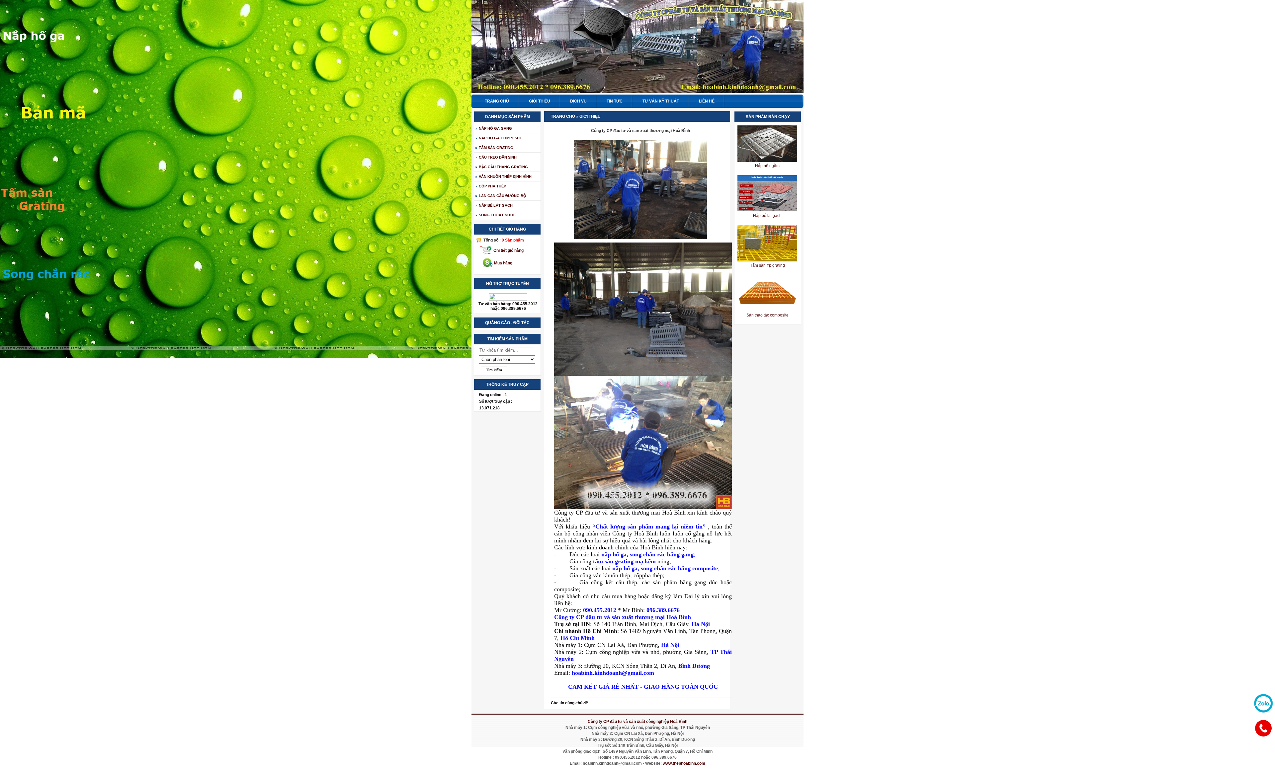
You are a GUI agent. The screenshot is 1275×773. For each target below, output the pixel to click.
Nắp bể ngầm (767, 166)
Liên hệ (707, 101)
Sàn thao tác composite (767, 315)
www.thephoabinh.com (684, 763)
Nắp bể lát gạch (767, 215)
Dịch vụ (578, 101)
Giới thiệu (539, 101)
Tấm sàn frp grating (767, 265)
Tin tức (615, 101)
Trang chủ (497, 101)
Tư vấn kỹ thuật (660, 101)
